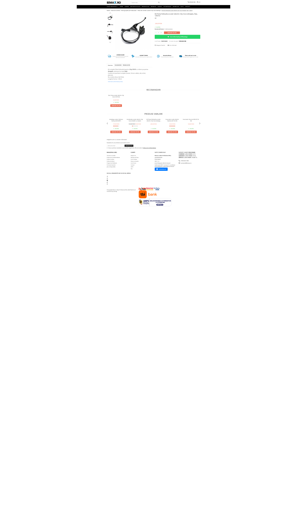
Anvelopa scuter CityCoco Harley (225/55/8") (116, 120)
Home (121, 6)
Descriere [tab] (110, 65)
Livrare (127, 6)
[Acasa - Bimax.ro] (115, 2)
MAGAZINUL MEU (112, 152)
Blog (182, 6)
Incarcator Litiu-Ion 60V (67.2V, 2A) (191, 120)
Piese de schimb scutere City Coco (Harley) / (149, 10)
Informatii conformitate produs (115, 81)
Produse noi (145, 6)
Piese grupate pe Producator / (129, 10)
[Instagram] (107, 184)
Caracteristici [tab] (118, 65)
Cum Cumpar (134, 159)
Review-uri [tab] (126, 65)
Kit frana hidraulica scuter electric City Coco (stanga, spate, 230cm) (153, 120)
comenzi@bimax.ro (185, 163)
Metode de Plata (135, 6)
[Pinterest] (107, 178)
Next (110, 42)
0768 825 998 (184, 161)
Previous (110, 13)
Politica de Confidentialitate (149, 148)
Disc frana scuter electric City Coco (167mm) (116, 96)
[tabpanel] (133, 32)
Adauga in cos (172, 32)
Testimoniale (167, 6)
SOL (132, 168)
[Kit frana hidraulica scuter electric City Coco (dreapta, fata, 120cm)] (133, 32)
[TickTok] (107, 182)
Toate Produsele (112, 6)
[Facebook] (107, 176)
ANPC (132, 167)
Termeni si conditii (111, 155)
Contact (187, 6)
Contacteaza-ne (162, 169)
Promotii (153, 6)
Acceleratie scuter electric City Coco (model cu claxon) (135, 120)
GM (155, 18)
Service (160, 6)
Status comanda (134, 161)
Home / (109, 10)
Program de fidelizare (112, 163)
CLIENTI (133, 152)
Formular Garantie (111, 165)
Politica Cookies (110, 159)
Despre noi (176, 6)
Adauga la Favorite (160, 45)
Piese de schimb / (116, 10)
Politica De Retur (111, 161)
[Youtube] (107, 180)
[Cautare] (158, 2)
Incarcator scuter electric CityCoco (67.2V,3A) (172, 120)
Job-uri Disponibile (111, 167)
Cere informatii (173, 45)
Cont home (133, 163)
